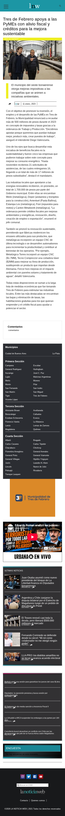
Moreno (36, 380)
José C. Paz (38, 373)
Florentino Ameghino (14, 451)
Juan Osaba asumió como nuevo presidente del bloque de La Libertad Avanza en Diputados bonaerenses (39, 581)
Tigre (7, 396)
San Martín (10, 392)
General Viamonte (41, 455)
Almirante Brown (12, 410)
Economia (25, 625)
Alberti (8, 440)
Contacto (24, 800)
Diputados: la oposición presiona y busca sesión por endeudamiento (26, 694)
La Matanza (38, 422)
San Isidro (37, 388)
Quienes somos (38, 800)
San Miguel (38, 392)
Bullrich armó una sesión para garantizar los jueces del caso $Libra (32, 682)
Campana (9, 365)
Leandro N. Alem (40, 463)
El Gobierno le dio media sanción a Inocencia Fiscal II (27, 707)
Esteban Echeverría (14, 418)
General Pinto (11, 455)
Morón (8, 384)
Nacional (25, 607)
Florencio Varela (12, 422)
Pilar (35, 384)
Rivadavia (37, 470)
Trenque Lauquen (12, 474)
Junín (7, 463)
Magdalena (10, 429)
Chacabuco (10, 448)
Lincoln (8, 467)
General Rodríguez (13, 369)
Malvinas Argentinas (42, 377)
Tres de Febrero (11, 39)
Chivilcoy (37, 448)
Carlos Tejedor (39, 444)
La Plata (56, 353)
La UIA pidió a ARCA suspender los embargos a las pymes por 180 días (32, 719)
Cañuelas (37, 414)
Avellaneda (38, 410)
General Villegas (12, 459)
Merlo (7, 380)
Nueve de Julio (39, 467)
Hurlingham (38, 369)
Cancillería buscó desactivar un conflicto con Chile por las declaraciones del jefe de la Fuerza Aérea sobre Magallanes (29, 732)
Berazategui (10, 414)
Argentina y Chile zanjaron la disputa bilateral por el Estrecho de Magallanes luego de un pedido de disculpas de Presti (40, 601)
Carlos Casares (12, 444)
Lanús (8, 425)
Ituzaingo (9, 373)
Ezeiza (36, 418)
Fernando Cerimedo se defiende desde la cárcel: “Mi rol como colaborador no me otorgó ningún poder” (39, 639)
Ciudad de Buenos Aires (15, 353)
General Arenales (40, 451)
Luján (7, 377)
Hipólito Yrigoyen (40, 459)
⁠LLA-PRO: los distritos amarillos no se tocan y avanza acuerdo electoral (41, 656)
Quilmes (37, 429)
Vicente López (11, 399)
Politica (25, 645)
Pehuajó (8, 470)
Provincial (26, 587)
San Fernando (11, 388)
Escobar (37, 365)
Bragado (37, 440)
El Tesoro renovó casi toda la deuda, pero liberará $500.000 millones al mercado (38, 621)
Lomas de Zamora (41, 425)
